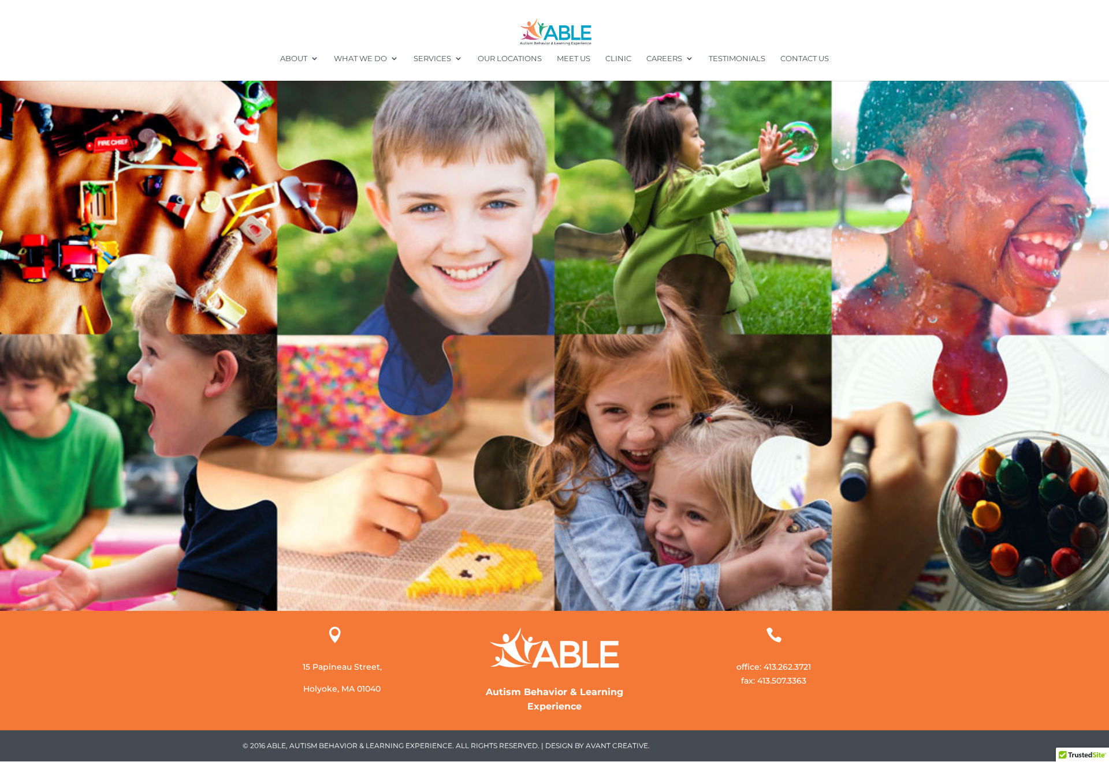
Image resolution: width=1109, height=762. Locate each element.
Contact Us (804, 58)
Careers (664, 58)
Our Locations (510, 58)
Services (432, 58)
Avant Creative (617, 745)
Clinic (618, 58)
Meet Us (573, 58)
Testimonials (737, 58)
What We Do (360, 58)
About (293, 58)
